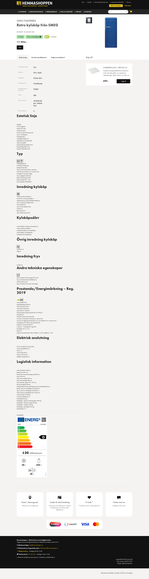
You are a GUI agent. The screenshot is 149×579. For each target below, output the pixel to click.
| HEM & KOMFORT (66, 12)
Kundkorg (129, 573)
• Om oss (128, 2)
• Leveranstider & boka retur (100, 2)
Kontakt (117, 573)
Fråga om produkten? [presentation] (58, 57)
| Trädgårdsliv (51, 12)
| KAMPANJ (87, 12)
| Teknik (78, 12)
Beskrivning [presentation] (23, 57)
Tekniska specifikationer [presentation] (39, 57)
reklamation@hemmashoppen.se (49, 548)
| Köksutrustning (35, 12)
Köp (20, 47)
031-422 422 (31, 554)
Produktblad (53, 37)
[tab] (23, 57)
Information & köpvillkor (107, 573)
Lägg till (123, 81)
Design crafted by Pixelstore (124, 563)
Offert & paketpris (115, 5)
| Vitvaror (22, 12)
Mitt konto (128, 5)
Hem (83, 2)
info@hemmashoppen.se (36, 545)
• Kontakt (88, 2)
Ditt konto (123, 573)
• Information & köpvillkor (117, 2)
